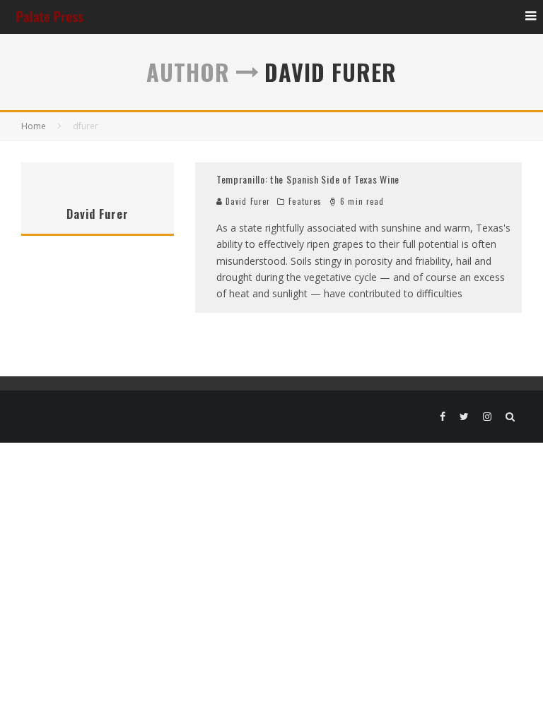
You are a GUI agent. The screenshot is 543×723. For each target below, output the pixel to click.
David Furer (246, 201)
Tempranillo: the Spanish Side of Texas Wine (307, 179)
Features (305, 201)
